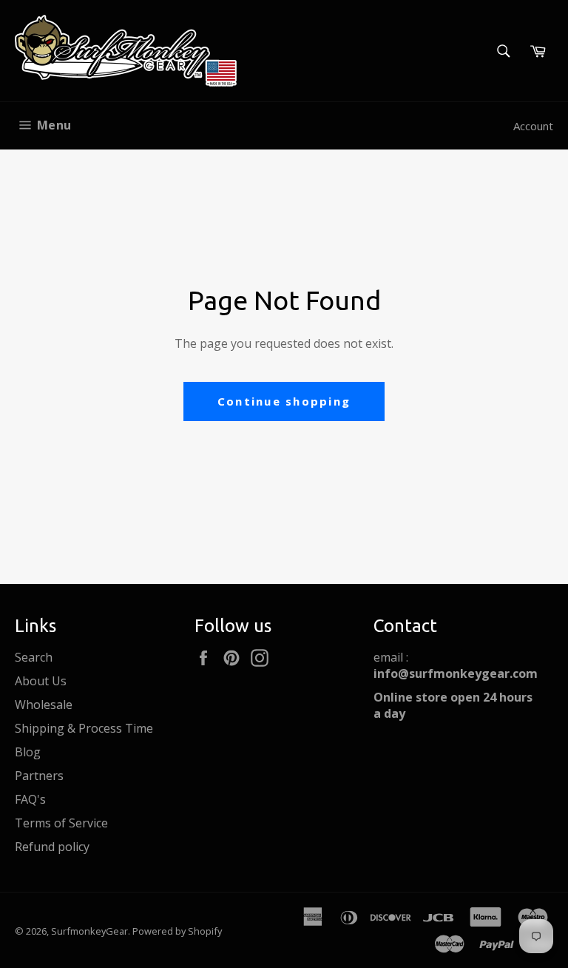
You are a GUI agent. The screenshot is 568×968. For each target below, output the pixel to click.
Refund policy (52, 846)
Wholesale (43, 704)
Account (533, 125)
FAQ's (30, 799)
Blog (28, 752)
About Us (41, 681)
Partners (39, 775)
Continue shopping (284, 401)
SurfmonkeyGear (89, 931)
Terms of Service (61, 823)
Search (34, 657)
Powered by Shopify (177, 931)
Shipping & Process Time (84, 728)
